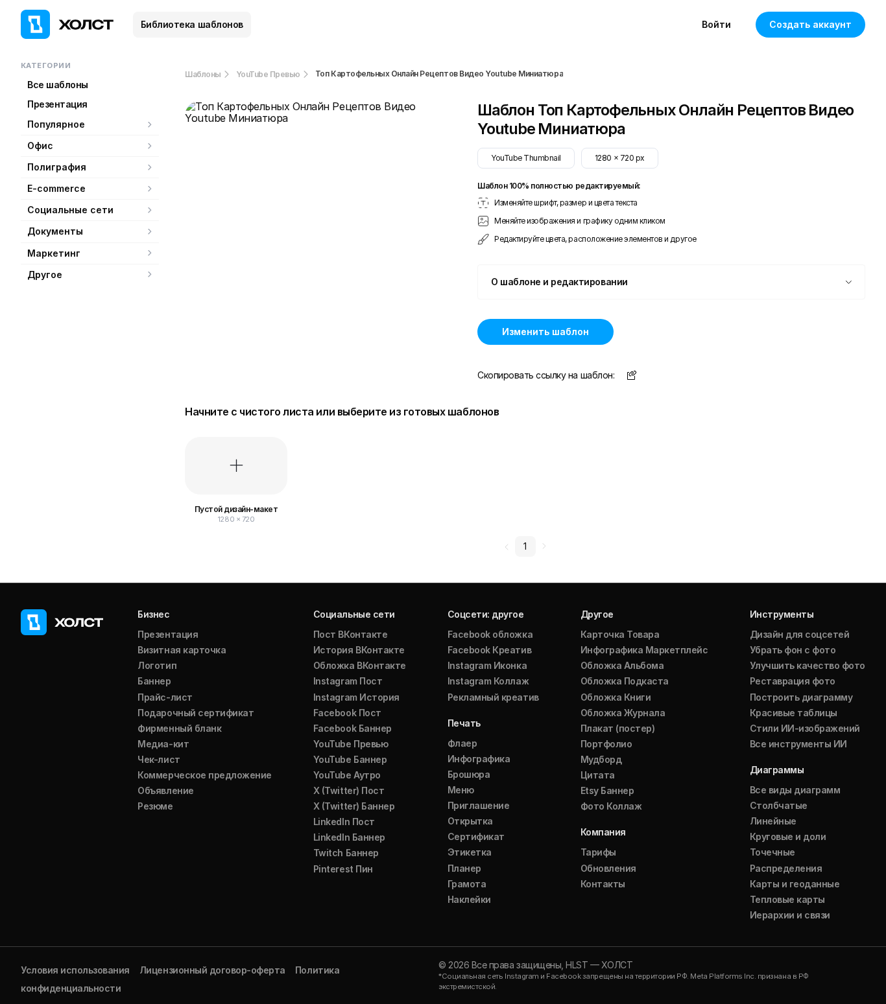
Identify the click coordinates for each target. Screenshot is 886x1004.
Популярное (56, 124)
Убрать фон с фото (793, 649)
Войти (716, 24)
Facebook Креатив (489, 649)
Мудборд (601, 759)
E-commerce (56, 188)
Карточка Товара (620, 634)
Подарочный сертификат (196, 712)
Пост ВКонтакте (350, 634)
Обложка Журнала (623, 712)
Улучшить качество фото (807, 665)
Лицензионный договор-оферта (212, 969)
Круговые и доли (788, 836)
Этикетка (470, 852)
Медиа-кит (163, 743)
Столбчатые (779, 805)
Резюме (155, 805)
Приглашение (479, 805)
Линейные (773, 820)
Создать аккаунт (810, 24)
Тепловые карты (787, 899)
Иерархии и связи (790, 914)
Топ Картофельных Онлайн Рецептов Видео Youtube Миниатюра (439, 73)
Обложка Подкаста (625, 680)
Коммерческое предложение (204, 774)
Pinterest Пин (343, 868)
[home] (67, 24)
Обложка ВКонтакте (359, 665)
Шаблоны (203, 74)
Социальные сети (70, 209)
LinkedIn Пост (344, 821)
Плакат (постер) (618, 728)
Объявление (165, 790)
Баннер (154, 680)
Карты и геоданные (795, 883)
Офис (40, 145)
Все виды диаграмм (795, 789)
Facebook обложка (490, 634)
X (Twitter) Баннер (353, 805)
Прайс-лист (165, 697)
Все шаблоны (57, 84)
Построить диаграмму (801, 697)
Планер (464, 868)
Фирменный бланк (179, 728)
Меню (461, 789)
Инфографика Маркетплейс (644, 649)
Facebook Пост (347, 712)
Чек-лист (159, 759)
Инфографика (479, 758)
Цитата (598, 774)
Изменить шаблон (545, 331)
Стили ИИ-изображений (805, 728)
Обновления (608, 868)
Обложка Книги (616, 697)
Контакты (603, 883)
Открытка (470, 820)
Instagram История (356, 697)
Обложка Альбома (622, 665)
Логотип (157, 665)
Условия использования (75, 969)
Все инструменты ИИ (798, 743)
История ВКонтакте (359, 649)
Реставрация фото (792, 680)
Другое (44, 274)
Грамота (467, 883)
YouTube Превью (268, 74)
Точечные (772, 852)
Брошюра (469, 774)
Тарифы (598, 852)
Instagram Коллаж (488, 680)
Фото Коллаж (611, 805)
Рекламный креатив (493, 697)
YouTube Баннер (350, 759)
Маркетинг (53, 253)
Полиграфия (56, 166)
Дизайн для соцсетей (800, 634)
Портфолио (606, 743)
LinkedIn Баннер (349, 837)
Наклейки (469, 899)
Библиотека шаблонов (192, 24)
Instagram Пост (347, 680)
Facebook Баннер (352, 728)
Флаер (462, 743)
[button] (671, 281)
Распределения (786, 868)
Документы (55, 231)
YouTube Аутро (347, 774)
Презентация (57, 104)
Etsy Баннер (607, 790)
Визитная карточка (182, 649)
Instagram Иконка (487, 665)
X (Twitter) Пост (348, 790)
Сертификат (476, 836)
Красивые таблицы (793, 712)
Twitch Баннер (346, 852)
